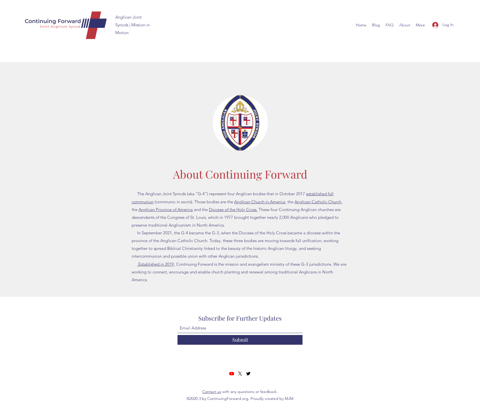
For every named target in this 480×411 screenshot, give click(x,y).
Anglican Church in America (259, 201)
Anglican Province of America (166, 209)
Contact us (211, 391)
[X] (240, 373)
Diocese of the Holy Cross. (233, 209)
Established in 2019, (156, 264)
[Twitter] (248, 373)
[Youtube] (231, 373)
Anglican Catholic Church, (318, 201)
